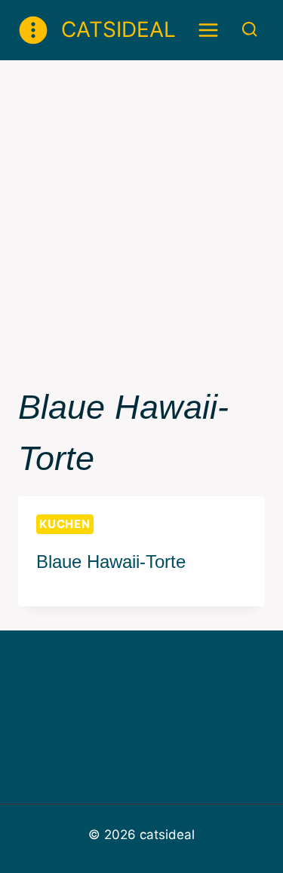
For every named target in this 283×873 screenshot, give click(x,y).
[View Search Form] (249, 29)
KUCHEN (65, 524)
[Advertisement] (141, 209)
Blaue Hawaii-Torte (111, 561)
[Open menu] (208, 29)
